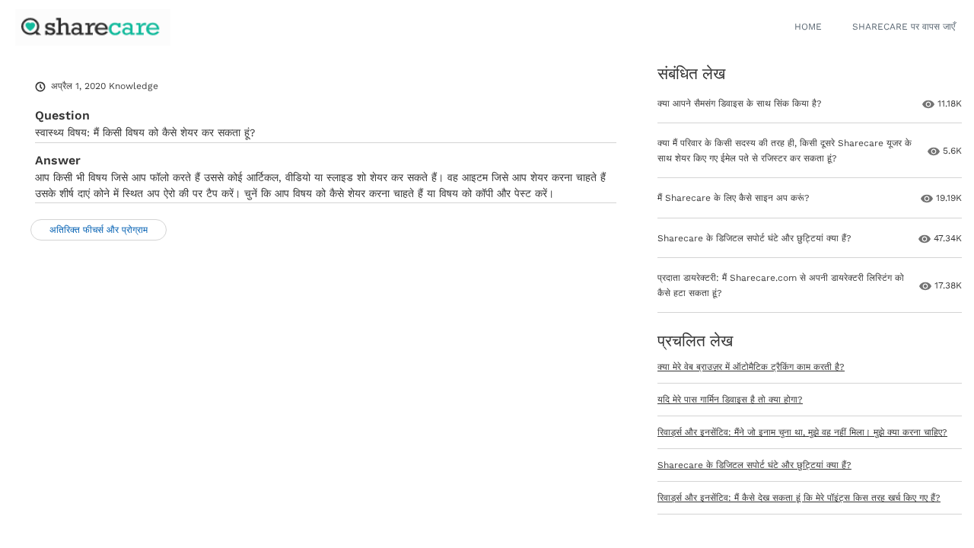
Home (808, 26)
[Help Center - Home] (92, 27)
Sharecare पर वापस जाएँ (903, 26)
